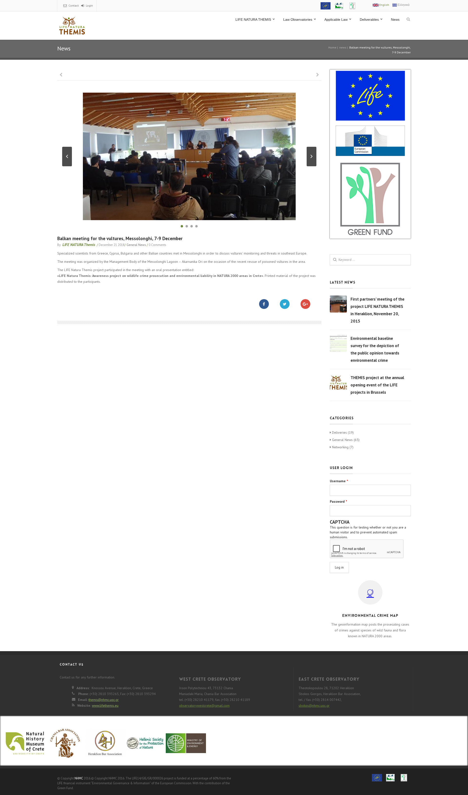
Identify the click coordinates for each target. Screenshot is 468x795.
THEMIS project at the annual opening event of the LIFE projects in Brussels (377, 385)
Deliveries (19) (342, 432)
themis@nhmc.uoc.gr (103, 699)
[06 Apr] (338, 304)
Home (332, 47)
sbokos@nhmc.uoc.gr (314, 705)
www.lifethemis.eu (105, 705)
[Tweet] (288, 304)
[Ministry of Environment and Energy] (186, 743)
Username (339, 481)
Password (338, 501)
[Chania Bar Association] (65, 746)
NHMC (79, 778)
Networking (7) (342, 447)
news (342, 47)
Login (89, 5)
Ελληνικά (403, 5)
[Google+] (309, 304)
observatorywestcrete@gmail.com (204, 705)
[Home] (72, 25)
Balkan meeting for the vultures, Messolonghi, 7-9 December (120, 238)
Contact (73, 5)
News (395, 19)
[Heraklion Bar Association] (105, 746)
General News (136, 245)
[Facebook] (267, 304)
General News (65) (345, 440)
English (384, 5)
